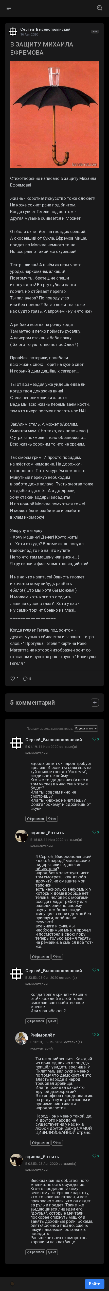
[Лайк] (12, 678)
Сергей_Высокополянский (45, 29)
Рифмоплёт (42, 1035)
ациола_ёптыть (47, 832)
